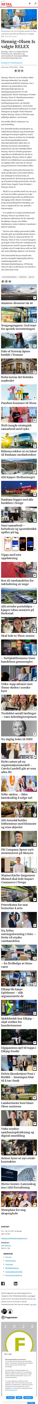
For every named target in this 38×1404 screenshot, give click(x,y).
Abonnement (10, 1260)
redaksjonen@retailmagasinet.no (14, 1238)
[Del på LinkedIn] (18, 70)
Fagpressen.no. (13, 1390)
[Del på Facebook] (15, 70)
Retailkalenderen (12, 1268)
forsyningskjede (9, 277)
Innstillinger (31, 1402)
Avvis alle (10, 1397)
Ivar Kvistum (6, 1245)
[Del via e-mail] (22, 70)
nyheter (22, 277)
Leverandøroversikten (13, 1272)
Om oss (8, 1257)
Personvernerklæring (13, 1275)
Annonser (9, 1264)
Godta (19, 1397)
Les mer (33, 1304)
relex (31, 277)
